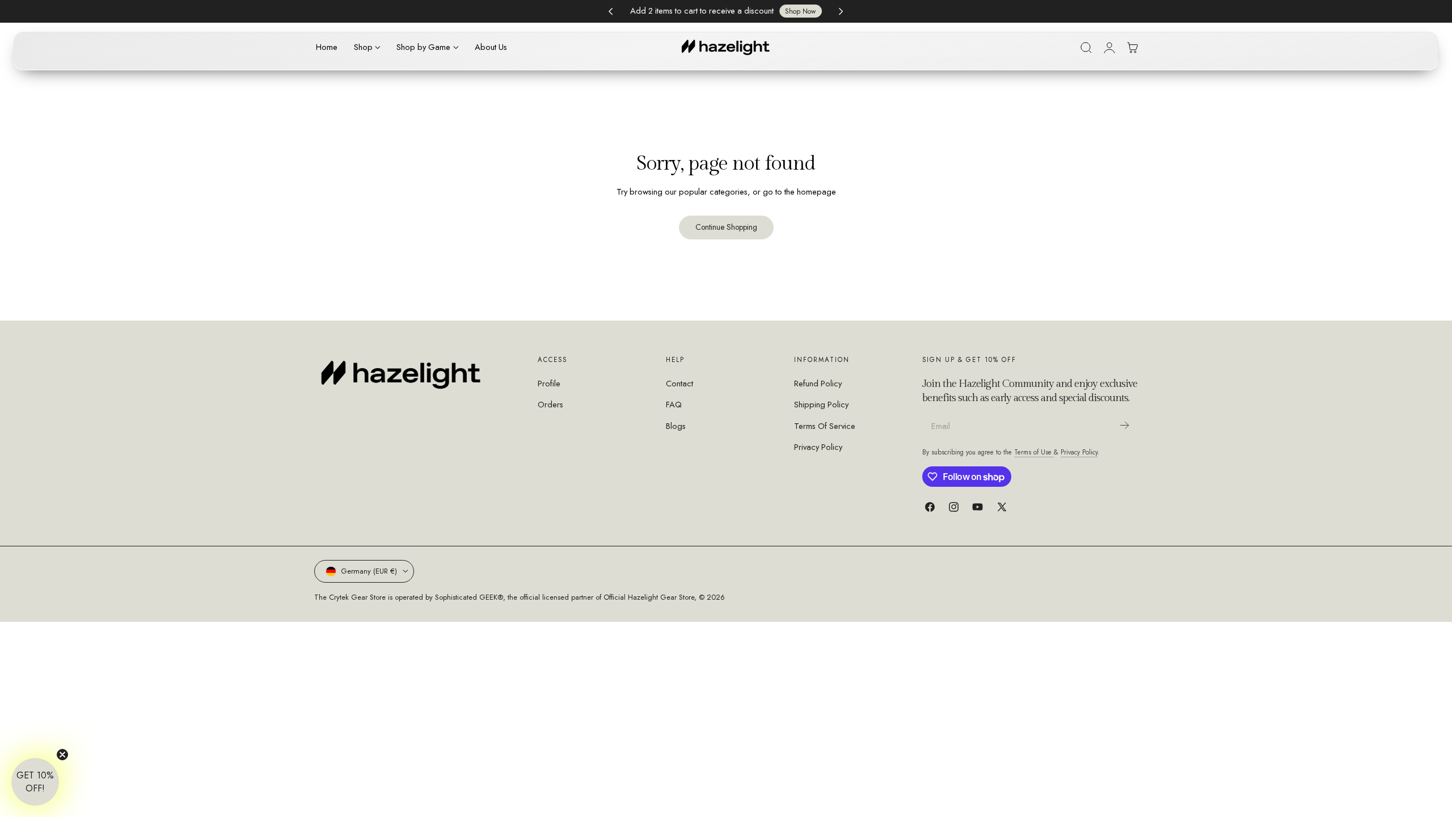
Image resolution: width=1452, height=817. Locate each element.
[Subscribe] (1124, 425)
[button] (1086, 47)
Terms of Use (1034, 452)
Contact (679, 383)
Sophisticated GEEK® (469, 597)
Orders (550, 405)
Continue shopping (726, 227)
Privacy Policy (818, 447)
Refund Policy (818, 383)
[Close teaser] (62, 754)
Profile (549, 383)
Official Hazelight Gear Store (648, 597)
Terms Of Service (824, 426)
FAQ (674, 405)
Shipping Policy (821, 405)
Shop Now (800, 11)
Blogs (676, 426)
